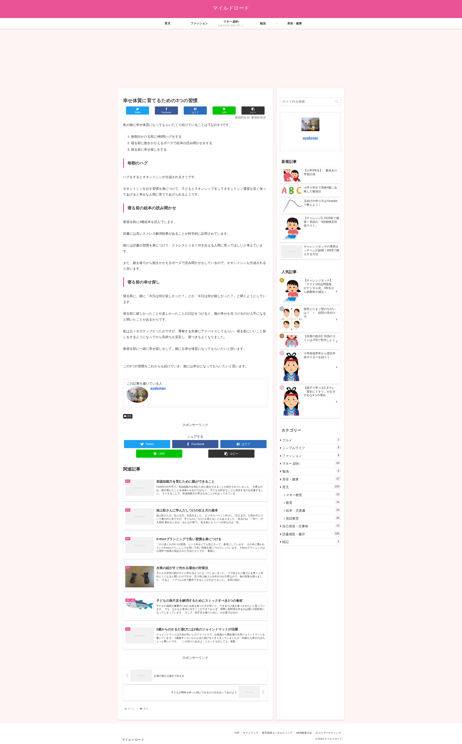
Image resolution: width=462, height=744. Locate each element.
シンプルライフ (310, 448)
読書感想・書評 (310, 534)
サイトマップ (250, 732)
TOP (236, 732)
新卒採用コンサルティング (277, 732)
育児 (129, 416)
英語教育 (312, 518)
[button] (253, 110)
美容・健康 (310, 479)
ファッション (310, 456)
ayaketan (158, 388)
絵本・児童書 (312, 510)
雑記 (310, 542)
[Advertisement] (231, 58)
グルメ (310, 440)
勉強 (310, 471)
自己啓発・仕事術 (310, 526)
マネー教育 (312, 495)
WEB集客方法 (304, 732)
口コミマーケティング (328, 732)
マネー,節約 (310, 463)
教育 (312, 503)
